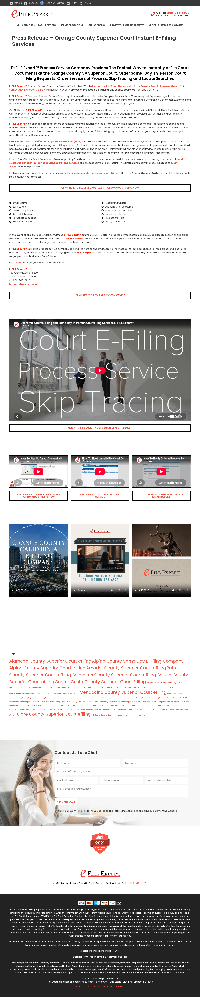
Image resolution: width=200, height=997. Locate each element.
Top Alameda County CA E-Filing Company (149, 709)
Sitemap (120, 986)
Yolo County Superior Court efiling (104, 715)
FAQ (40, 25)
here (18, 262)
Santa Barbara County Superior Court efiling (81, 705)
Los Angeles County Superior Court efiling (63, 693)
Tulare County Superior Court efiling (53, 714)
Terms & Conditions (102, 986)
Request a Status (172, 25)
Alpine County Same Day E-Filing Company (138, 661)
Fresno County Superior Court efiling (41, 687)
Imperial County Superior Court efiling (156, 687)
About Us (27, 25)
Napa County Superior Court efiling (58, 698)
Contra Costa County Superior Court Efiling (100, 682)
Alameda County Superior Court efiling (50, 661)
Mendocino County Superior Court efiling (123, 692)
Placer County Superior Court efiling (115, 698)
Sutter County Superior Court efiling (118, 709)
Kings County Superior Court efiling (33, 693)
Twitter (74, 3)
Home (18, 25)
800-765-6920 (178, 13)
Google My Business (54, 3)
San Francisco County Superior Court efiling (126, 702)
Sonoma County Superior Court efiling (57, 709)
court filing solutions (64, 145)
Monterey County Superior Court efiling (30, 698)
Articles (153, 25)
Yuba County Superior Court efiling (131, 715)
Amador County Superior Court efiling (126, 668)
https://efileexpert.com (23, 284)
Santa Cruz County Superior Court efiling (147, 705)
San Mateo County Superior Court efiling (47, 705)
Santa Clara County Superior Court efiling (115, 705)
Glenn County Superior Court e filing (69, 687)
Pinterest (87, 3)
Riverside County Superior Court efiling (174, 698)
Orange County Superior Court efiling (87, 698)
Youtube (18, 3)
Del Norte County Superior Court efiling (161, 683)
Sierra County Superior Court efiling (28, 709)
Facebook (33, 3)
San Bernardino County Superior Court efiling (59, 702)
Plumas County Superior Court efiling (144, 698)
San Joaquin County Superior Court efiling (159, 702)
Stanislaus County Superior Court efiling (88, 709)
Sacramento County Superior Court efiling (25, 702)
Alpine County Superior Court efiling (47, 668)
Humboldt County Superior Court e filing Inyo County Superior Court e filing (113, 687)
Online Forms (96, 25)
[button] (100, 188)
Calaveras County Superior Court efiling (114, 675)
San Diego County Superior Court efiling (93, 702)
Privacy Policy (82, 986)
